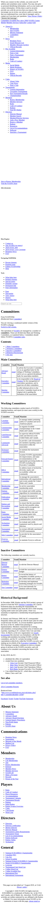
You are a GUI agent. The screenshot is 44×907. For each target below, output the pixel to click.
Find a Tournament (16, 55)
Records (8, 777)
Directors (8, 112)
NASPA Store (10, 726)
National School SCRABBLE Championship (21, 861)
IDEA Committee (5, 471)
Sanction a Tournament (18, 132)
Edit (34, 23)
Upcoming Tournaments (18, 91)
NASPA (17, 331)
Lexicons (8, 865)
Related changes (11, 279)
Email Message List (17, 43)
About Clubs (14, 81)
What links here (11, 277)
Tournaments (10, 87)
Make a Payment (11, 775)
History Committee (5, 577)
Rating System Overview (14, 806)
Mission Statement (16, 33)
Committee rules (19, 337)
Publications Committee (5, 498)
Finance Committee (5, 571)
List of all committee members (11, 683)
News (7, 39)
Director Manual (16, 114)
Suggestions (9, 739)
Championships (15, 96)
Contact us (9, 243)
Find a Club (14, 53)
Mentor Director (11, 828)
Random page (10, 264)
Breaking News (15, 41)
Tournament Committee (5, 530)
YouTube (22, 699)
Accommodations (11, 796)
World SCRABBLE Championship (18, 863)
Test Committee (7, 588)
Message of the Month (13, 741)
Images (12, 73)
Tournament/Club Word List (15, 867)
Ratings (12, 108)
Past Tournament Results (19, 93)
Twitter (16, 699)
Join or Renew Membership (11, 181)
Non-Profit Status (11, 722)
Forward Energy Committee (7, 460)
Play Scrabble (10, 49)
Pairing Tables (10, 840)
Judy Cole (13, 667)
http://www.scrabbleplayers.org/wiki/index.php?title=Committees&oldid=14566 (18, 694)
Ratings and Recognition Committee (5, 506)
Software (13, 130)
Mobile (3, 23)
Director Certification (13, 826)
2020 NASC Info (11, 247)
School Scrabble (11, 859)
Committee (17, 319)
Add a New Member (17, 120)
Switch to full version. (9, 327)
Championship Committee (6, 429)
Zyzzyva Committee (5, 540)
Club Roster (9, 810)
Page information (11, 288)
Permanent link (10, 286)
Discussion (9, 293)
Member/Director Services (19, 118)
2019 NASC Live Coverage (15, 250)
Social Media (14, 65)
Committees (14, 35)
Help (7, 269)
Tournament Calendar (13, 798)
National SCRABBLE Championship (18, 853)
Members (8, 98)
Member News (10, 769)
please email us (34, 901)
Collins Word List (11, 869)
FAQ (12, 37)
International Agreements (14, 875)
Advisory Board (4, 372)
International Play (11, 873)
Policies (8, 724)
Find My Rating (15, 110)
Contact (29, 23)
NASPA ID (9, 773)
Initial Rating (10, 804)
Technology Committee (5, 524)
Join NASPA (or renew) (14, 245)
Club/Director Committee (6, 436)
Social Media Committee (6, 518)
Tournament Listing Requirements (17, 832)
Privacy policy (22, 887)
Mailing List (9, 743)
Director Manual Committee (5, 565)
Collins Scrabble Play (13, 871)
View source (9, 296)
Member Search (15, 116)
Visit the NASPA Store (9, 183)
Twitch (10, 699)
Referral (8, 767)
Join (6, 763)
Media (7, 63)
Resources (13, 126)
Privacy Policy (10, 745)
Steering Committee (5, 391)
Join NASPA (14, 30)
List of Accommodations (18, 128)
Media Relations (16, 67)
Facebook (4, 699)
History (8, 298)
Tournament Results (12, 800)
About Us (8, 26)
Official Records (16, 47)
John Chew (14, 665)
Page (7, 291)
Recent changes (11, 262)
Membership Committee (5, 487)
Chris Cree (14, 663)
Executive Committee (5, 382)
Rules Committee (5, 513)
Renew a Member (16, 122)
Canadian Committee (5, 422)
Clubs (7, 79)
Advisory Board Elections (14, 718)
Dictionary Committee (5, 451)
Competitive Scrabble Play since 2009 (14, 21)
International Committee (5, 480)
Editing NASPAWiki (12, 267)
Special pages (10, 281)
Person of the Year (11, 779)
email (14, 372)
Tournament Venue (12, 834)
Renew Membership (17, 100)
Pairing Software (11, 838)
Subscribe (22, 23)
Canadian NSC (10, 855)
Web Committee (7, 535)
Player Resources (11, 794)
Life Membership (11, 761)
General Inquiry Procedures (15, 720)
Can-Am (8, 857)
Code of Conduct (16, 61)
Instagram (29, 699)
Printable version (11, 284)
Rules (12, 59)
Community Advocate (5, 444)
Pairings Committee (5, 492)
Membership (14, 28)
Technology (9, 842)
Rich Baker (14, 669)
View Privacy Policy (35, 16)
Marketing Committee (5, 583)
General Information (17, 51)
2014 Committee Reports (10, 687)
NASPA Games (34, 21)
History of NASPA (17, 69)
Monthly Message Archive (19, 45)
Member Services (12, 23)
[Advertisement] (22, 157)
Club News (14, 83)
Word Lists (9, 812)
